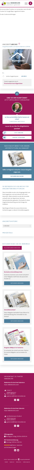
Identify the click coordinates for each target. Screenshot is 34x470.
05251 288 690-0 (11, 394)
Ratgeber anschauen (17, 176)
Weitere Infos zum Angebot (19, 44)
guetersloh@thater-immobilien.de (16, 422)
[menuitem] (25, 4)
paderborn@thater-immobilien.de (16, 396)
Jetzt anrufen (18, 132)
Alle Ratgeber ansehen (12, 248)
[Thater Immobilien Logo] (14, 3)
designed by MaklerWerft (25, 459)
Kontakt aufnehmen (19, 137)
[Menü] (25, 4)
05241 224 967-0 (11, 420)
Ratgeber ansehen (17, 283)
